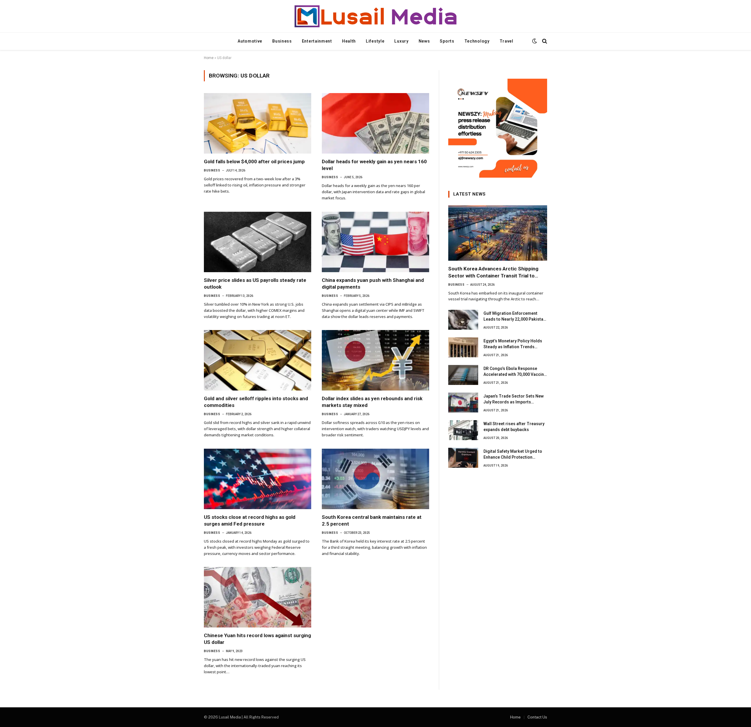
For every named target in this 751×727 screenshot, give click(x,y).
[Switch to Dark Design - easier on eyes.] (534, 41)
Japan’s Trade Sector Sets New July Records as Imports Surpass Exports (513, 399)
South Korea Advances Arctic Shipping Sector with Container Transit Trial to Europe (493, 272)
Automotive (250, 41)
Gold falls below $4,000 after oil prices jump (254, 161)
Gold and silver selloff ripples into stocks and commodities (256, 402)
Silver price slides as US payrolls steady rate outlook (255, 283)
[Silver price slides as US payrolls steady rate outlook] (257, 242)
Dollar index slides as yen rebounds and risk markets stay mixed (372, 402)
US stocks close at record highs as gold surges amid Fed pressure (249, 520)
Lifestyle (375, 41)
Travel (506, 41)
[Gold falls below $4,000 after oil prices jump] (257, 123)
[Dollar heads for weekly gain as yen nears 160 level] (375, 123)
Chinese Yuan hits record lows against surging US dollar (257, 638)
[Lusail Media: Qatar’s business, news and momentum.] (375, 16)
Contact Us (537, 717)
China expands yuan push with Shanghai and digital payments (373, 283)
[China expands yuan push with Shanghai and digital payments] (375, 242)
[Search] (544, 41)
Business (282, 41)
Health (349, 41)
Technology (477, 41)
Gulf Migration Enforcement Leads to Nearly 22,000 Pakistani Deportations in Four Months (515, 316)
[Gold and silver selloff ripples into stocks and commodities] (257, 360)
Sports (447, 41)
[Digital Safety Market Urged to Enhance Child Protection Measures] (463, 458)
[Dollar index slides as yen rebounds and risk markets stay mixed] (375, 360)
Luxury (401, 41)
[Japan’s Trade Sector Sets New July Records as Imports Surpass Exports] (463, 403)
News (424, 41)
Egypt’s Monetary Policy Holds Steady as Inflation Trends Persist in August (512, 344)
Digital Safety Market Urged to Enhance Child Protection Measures (512, 454)
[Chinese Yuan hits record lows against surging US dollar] (257, 597)
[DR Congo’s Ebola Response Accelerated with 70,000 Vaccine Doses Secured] (463, 375)
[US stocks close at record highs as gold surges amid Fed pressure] (257, 479)
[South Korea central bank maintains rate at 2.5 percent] (375, 479)
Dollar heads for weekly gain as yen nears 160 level (374, 165)
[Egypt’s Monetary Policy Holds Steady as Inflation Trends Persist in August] (463, 347)
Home (209, 58)
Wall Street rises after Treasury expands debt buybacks (513, 426)
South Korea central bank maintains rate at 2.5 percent (372, 520)
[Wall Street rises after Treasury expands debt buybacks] (463, 430)
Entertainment (317, 41)
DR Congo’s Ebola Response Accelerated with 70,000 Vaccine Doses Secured (514, 371)
